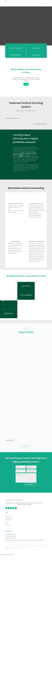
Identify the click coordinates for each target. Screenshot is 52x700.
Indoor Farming (10, 344)
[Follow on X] (11, 508)
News (6, 523)
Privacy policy (8, 525)
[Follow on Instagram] (16, 508)
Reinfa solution (8, 517)
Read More (26, 446)
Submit (30, 484)
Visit (26, 84)
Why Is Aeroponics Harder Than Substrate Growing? (19, 374)
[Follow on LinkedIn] (6, 508)
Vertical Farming (11, 393)
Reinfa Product (8, 519)
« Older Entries (9, 440)
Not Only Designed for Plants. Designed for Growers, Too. (20, 342)
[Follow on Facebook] (9, 508)
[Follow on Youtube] (13, 508)
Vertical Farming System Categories (15, 407)
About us (7, 521)
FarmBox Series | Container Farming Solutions (18, 391)
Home (6, 515)
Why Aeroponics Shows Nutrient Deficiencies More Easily (20, 359)
